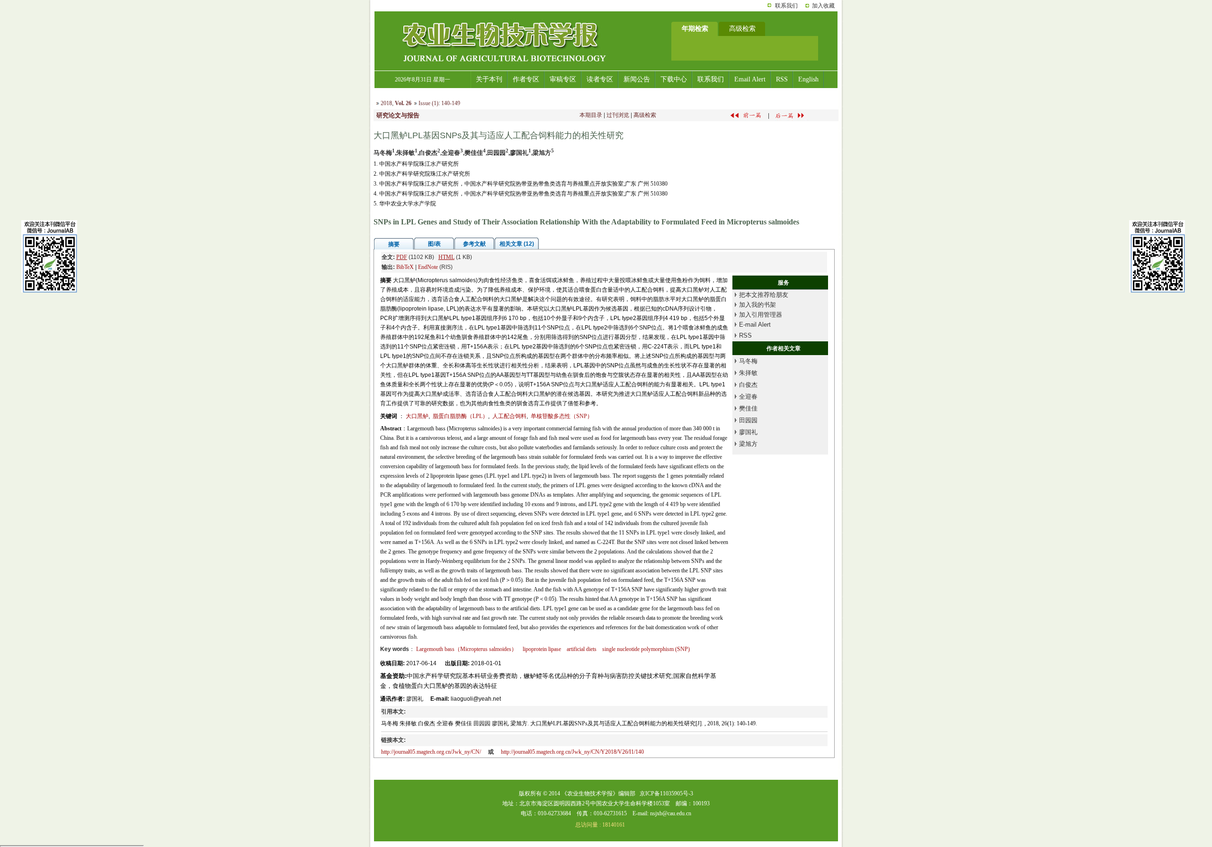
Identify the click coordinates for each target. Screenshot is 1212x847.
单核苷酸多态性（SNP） (562, 416)
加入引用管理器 (760, 314)
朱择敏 (748, 372)
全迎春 (748, 396)
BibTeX (405, 267)
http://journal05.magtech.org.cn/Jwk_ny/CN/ (431, 752)
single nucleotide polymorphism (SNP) (646, 649)
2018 (386, 103)
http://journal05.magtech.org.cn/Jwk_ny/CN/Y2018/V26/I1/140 (572, 752)
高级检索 (644, 115)
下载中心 (673, 79)
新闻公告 (637, 79)
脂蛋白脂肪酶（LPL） (460, 416)
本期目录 (590, 115)
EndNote (428, 267)
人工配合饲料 (509, 416)
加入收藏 (823, 5)
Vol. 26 (403, 103)
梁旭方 (748, 443)
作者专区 (526, 79)
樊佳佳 (748, 408)
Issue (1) (428, 103)
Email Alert (750, 79)
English (808, 79)
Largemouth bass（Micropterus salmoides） (466, 649)
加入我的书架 (757, 304)
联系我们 (786, 5)
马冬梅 (748, 361)
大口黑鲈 (417, 416)
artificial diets (582, 649)
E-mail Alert (755, 324)
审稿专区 (563, 79)
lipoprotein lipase (542, 649)
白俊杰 (748, 384)
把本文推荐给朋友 (763, 294)
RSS (782, 79)
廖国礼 (748, 432)
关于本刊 (489, 79)
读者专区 (600, 79)
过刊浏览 (617, 115)
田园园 (748, 420)
